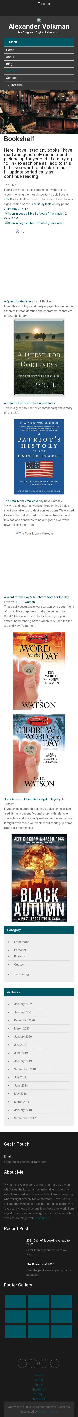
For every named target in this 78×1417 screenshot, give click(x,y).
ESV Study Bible (41, 204)
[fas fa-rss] (52, 9)
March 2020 (22, 1028)
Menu (13, 42)
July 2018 (20, 1077)
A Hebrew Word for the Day (51, 597)
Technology (21, 974)
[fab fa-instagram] (35, 9)
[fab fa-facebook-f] (18, 9)
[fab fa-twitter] (26, 9)
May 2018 (20, 1093)
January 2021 (23, 1012)
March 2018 (22, 1102)
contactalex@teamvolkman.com (25, 1159)
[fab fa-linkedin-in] (43, 9)
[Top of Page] (66, 1408)
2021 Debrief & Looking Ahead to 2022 (48, 1242)
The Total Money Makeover (22, 501)
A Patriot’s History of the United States (29, 403)
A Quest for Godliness (18, 301)
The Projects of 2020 (40, 1264)
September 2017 (25, 1118)
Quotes (19, 964)
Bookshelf (13, 71)
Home (10, 50)
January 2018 (23, 1110)
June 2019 (21, 1053)
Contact (11, 78)
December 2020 (24, 1020)
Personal (20, 950)
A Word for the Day (16, 597)
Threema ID (18, 85)
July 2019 (20, 1045)
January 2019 (23, 1061)
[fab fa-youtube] (61, 9)
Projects (19, 956)
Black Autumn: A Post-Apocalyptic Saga (30, 799)
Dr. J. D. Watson (25, 602)
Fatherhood (21, 942)
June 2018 (21, 1085)
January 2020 (23, 1036)
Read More (42, 1218)
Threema (44, 3)
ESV (6, 199)
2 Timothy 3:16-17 (16, 209)
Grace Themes (48, 1411)
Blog (9, 64)
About (10, 57)
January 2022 (23, 1004)
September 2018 (25, 1069)
